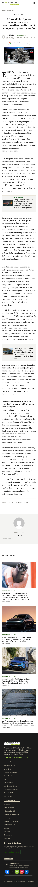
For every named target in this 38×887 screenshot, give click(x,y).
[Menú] (34, 3)
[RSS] (17, 872)
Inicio (3, 10)
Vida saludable (8, 793)
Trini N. (11, 35)
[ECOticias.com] (10, 3)
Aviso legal (7, 818)
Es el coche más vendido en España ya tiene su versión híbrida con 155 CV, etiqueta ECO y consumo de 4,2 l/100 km (23, 352)
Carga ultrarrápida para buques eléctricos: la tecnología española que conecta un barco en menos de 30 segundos (23, 204)
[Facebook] (7, 872)
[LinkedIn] (26, 872)
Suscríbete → (12, 852)
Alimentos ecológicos (11, 790)
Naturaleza (7, 769)
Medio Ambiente (9, 766)
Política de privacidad (11, 821)
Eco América (10, 10)
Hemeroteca (8, 835)
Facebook (19, 502)
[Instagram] (22, 872)
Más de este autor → (10, 539)
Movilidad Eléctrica (10, 776)
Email (26, 502)
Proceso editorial (21, 35)
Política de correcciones (12, 814)
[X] (12, 872)
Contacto (7, 804)
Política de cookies (10, 825)
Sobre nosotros (9, 808)
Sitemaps (7, 838)
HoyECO (6, 828)
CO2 (5, 779)
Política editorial (9, 811)
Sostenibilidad (8, 783)
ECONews (7, 831)
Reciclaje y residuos (10, 786)
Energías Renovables (11, 772)
